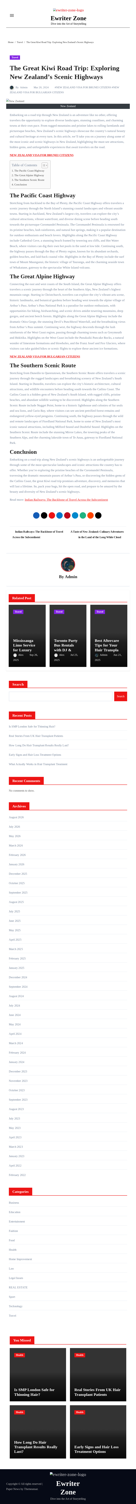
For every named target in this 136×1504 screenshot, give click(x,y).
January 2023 (16, 1156)
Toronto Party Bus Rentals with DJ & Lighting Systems (66, 650)
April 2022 (15, 1165)
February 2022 (17, 1174)
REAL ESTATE (18, 1287)
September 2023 (18, 1099)
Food (12, 1240)
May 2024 (15, 1024)
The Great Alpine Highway (29, 175)
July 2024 (14, 1005)
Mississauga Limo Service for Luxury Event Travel (24, 647)
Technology (15, 1306)
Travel (15, 57)
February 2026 (17, 854)
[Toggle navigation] (12, 15)
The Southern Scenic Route (29, 179)
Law (11, 1268)
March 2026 (16, 845)
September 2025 (18, 892)
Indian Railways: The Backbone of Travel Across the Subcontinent (66, 499)
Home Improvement (20, 1259)
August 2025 (16, 902)
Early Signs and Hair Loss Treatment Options (35, 754)
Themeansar (31, 1489)
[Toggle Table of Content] (43, 165)
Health (12, 1249)
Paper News (13, 1489)
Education (15, 1212)
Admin (24, 87)
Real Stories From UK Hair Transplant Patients (36, 735)
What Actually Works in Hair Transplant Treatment (38, 764)
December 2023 (18, 1071)
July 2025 (14, 911)
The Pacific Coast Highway (29, 170)
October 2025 (17, 883)
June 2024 (15, 1014)
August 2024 (16, 996)
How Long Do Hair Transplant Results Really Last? (39, 745)
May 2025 (15, 930)
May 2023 (15, 1127)
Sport (12, 1296)
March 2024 (16, 1043)
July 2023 (14, 1118)
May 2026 (15, 836)
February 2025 (17, 958)
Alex (21, 654)
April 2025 (15, 939)
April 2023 (15, 1137)
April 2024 (15, 1033)
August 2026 (16, 817)
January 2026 (16, 864)
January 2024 (16, 1062)
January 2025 (16, 967)
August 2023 (16, 1109)
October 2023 (17, 1090)
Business (14, 1202)
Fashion (13, 1230)
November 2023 (18, 1080)
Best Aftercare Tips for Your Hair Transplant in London (108, 647)
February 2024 (17, 1052)
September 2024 (18, 986)
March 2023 (16, 1146)
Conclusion (20, 184)
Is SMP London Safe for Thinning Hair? (32, 726)
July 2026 (14, 826)
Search (18, 684)
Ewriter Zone (68, 18)
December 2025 (18, 873)
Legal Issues (16, 1278)
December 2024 (18, 977)
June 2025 (15, 920)
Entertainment (17, 1221)
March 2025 (16, 949)
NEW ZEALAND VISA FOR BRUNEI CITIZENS (83, 87)
